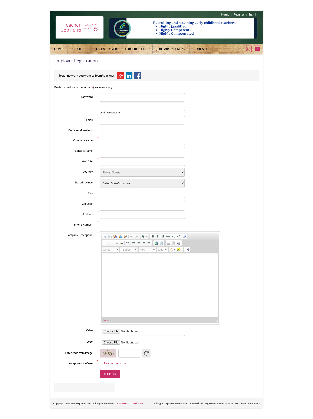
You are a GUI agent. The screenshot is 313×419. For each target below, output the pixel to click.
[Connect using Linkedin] (129, 75)
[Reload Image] (146, 353)
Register (239, 14)
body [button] (106, 320)
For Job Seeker (136, 49)
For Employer (106, 49)
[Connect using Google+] (120, 75)
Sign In (253, 14)
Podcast (200, 49)
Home (225, 14)
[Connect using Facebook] (137, 75)
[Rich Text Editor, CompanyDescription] (160, 285)
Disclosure (137, 403)
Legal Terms (122, 403)
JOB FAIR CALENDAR (171, 49)
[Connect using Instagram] (248, 49)
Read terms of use (115, 363)
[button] (105, 236)
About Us (79, 49)
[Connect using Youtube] (257, 49)
